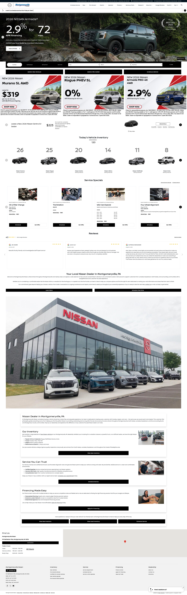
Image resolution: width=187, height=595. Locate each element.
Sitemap (31, 592)
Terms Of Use (26, 592)
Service (85, 567)
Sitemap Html (37, 592)
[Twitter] (10, 585)
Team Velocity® (161, 592)
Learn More (49, 290)
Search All (60, 64)
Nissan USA (48, 592)
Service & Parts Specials (89, 574)
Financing (119, 567)
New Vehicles (53, 570)
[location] (131, 1)
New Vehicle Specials (55, 576)
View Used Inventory (93, 521)
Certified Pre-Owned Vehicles (57, 574)
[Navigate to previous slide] (1, 37)
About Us (151, 570)
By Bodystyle (30, 64)
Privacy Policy (19, 592)
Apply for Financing (93, 508)
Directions (151, 574)
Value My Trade (119, 574)
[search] (181, 5)
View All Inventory (93, 139)
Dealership (152, 567)
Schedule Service (176, 182)
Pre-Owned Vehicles (55, 572)
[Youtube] (13, 585)
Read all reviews (177, 237)
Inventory (53, 567)
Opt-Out (53, 592)
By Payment (45, 64)
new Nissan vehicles (46, 434)
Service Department (88, 570)
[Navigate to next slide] (186, 37)
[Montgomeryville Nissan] (18, 5)
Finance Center (119, 570)
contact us (148, 284)
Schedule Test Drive (138, 290)
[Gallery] (93, 37)
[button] (125, 541)
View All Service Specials (166, 182)
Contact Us (11, 570)
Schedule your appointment (66, 476)
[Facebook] (7, 585)
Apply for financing (56, 502)
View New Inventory (93, 453)
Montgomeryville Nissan (11, 592)
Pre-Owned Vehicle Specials (57, 578)
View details (162, 124)
